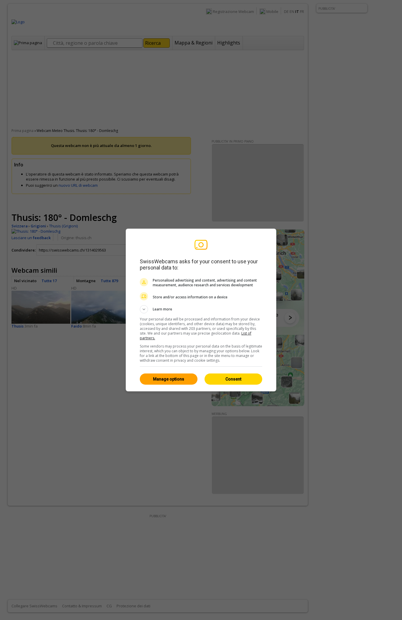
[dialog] (201, 310)
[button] (201, 309)
